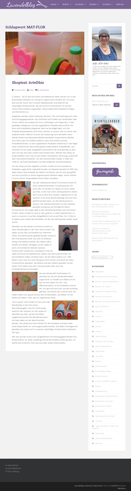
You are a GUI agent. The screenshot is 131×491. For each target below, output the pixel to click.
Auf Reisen (79, 4)
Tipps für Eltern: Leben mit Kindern (105, 427)
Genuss (98, 331)
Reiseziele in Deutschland (106, 396)
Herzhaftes (100, 351)
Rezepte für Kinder (103, 406)
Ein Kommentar (43, 90)
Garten (98, 326)
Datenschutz (97, 486)
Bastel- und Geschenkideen (107, 281)
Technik (98, 421)
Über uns (120, 4)
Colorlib (114, 486)
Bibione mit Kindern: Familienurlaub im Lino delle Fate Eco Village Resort (106, 213)
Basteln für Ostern (103, 286)
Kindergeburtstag (102, 371)
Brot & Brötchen (102, 306)
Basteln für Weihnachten (106, 291)
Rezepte (66, 4)
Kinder (98, 361)
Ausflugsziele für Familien (106, 276)
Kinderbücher (101, 366)
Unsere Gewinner (99, 190)
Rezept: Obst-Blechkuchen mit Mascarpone (105, 239)
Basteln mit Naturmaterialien (107, 301)
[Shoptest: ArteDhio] (44, 53)
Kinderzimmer (101, 376)
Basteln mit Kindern (103, 296)
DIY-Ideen (106, 4)
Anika (31, 90)
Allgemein (99, 271)
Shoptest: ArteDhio (28, 82)
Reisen (98, 386)
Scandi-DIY (100, 411)
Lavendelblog (79, 486)
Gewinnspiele (101, 336)
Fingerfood (100, 321)
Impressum (89, 486)
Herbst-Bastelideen (103, 346)
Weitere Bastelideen (104, 438)
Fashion (98, 316)
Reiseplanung (101, 391)
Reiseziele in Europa (104, 401)
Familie (53, 4)
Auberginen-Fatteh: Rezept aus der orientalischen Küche (105, 205)
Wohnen (93, 4)
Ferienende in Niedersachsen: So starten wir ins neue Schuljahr (106, 222)
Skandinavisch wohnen (105, 416)
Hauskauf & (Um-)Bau (104, 341)
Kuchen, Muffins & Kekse (106, 381)
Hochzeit (99, 356)
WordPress (122, 488)
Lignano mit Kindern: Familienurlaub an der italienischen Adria (101, 230)
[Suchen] (119, 86)
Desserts (99, 311)
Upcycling (99, 433)
